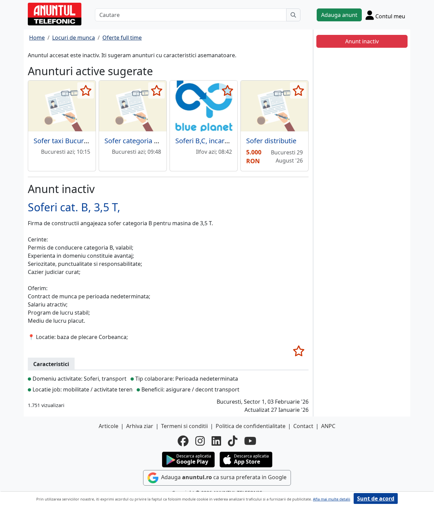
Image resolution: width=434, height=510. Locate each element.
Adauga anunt (339, 15)
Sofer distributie (271, 140)
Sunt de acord (375, 498)
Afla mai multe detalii (331, 499)
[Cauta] (293, 14)
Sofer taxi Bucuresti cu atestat (80, 140)
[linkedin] (216, 441)
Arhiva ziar (139, 426)
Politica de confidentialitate (250, 426)
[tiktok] (232, 441)
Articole (108, 426)
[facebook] (183, 441)
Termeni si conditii (184, 426)
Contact (303, 426)
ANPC (328, 426)
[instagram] (200, 441)
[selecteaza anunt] (85, 90)
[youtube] (250, 441)
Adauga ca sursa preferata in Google (223, 477)
